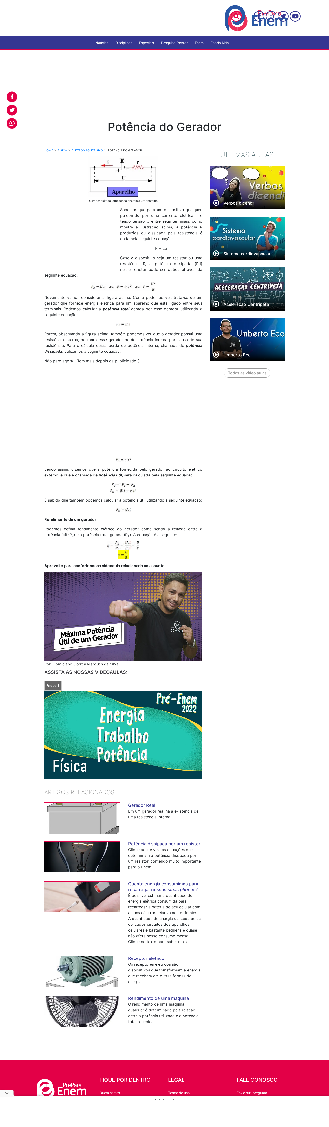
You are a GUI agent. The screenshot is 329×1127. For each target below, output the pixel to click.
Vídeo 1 (53, 686)
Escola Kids (220, 43)
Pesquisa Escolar (174, 43)
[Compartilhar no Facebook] (12, 96)
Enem (199, 43)
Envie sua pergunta (252, 1093)
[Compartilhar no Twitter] (12, 110)
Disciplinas (123, 43)
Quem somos (109, 1093)
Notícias (101, 43)
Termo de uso (179, 1093)
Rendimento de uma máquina (158, 998)
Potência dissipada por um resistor (164, 843)
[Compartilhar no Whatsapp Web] (12, 123)
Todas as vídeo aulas (247, 373)
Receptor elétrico (146, 958)
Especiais (146, 43)
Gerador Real (141, 805)
